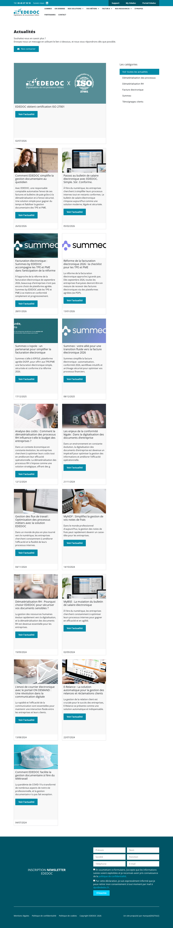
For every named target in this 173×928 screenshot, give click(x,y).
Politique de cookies (68, 915)
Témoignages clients (132, 101)
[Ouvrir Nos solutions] (83, 8)
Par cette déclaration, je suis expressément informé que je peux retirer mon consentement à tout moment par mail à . (124, 884)
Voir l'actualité (26, 114)
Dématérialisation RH (133, 83)
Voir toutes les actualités (135, 71)
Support (115, 3)
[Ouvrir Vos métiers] (98, 8)
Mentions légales (21, 915)
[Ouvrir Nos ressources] (131, 8)
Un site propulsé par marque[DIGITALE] (141, 915)
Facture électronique (132, 89)
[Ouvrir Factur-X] (111, 8)
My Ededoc (131, 3)
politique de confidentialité (112, 876)
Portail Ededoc (149, 3)
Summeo (126, 95)
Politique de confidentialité (44, 915)
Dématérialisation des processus (139, 77)
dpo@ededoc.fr (101, 887)
